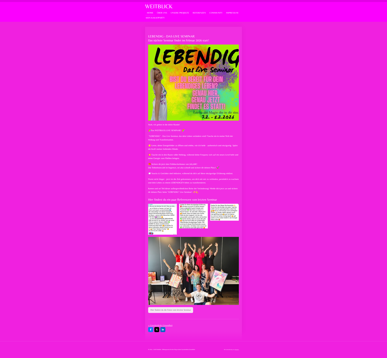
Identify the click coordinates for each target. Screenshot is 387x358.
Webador (237, 349)
